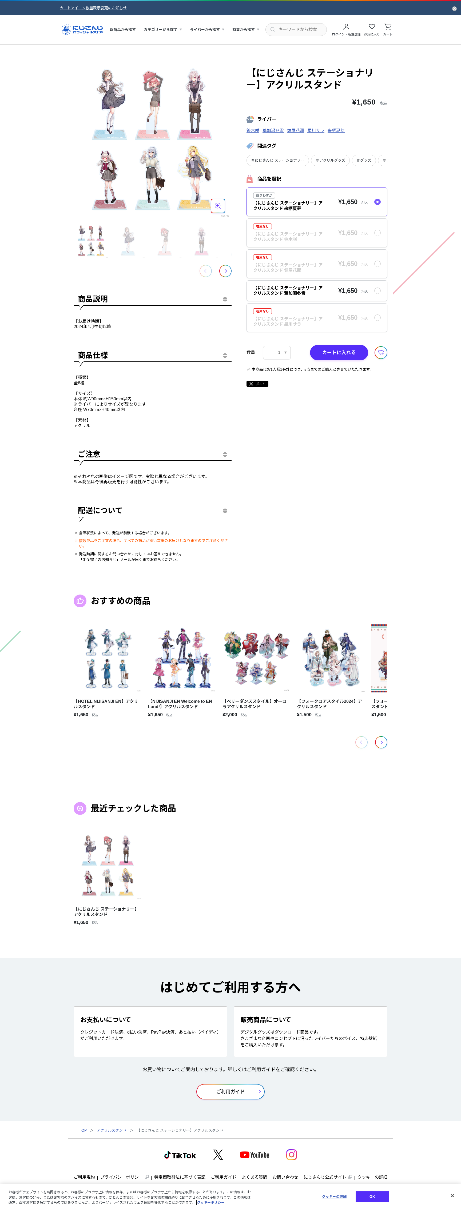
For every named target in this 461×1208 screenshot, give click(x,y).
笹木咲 (253, 130)
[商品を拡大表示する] (218, 206)
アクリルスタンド (111, 1130)
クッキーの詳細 (372, 1177)
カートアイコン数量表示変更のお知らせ (93, 8)
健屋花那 (295, 130)
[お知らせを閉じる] (454, 8)
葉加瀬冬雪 (273, 130)
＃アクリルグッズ (330, 160)
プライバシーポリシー (121, 1177)
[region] (230, 1196)
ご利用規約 (84, 1177)
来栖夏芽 (336, 130)
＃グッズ (363, 160)
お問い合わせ (285, 1177)
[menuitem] (123, 29)
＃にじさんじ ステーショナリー (277, 160)
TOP (83, 1130)
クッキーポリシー (211, 1203)
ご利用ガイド (223, 1177)
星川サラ (315, 130)
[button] (225, 271)
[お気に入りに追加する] (381, 352)
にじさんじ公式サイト (325, 1177)
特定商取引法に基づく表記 (179, 1177)
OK (372, 1196)
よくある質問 (254, 1177)
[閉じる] (452, 1196)
